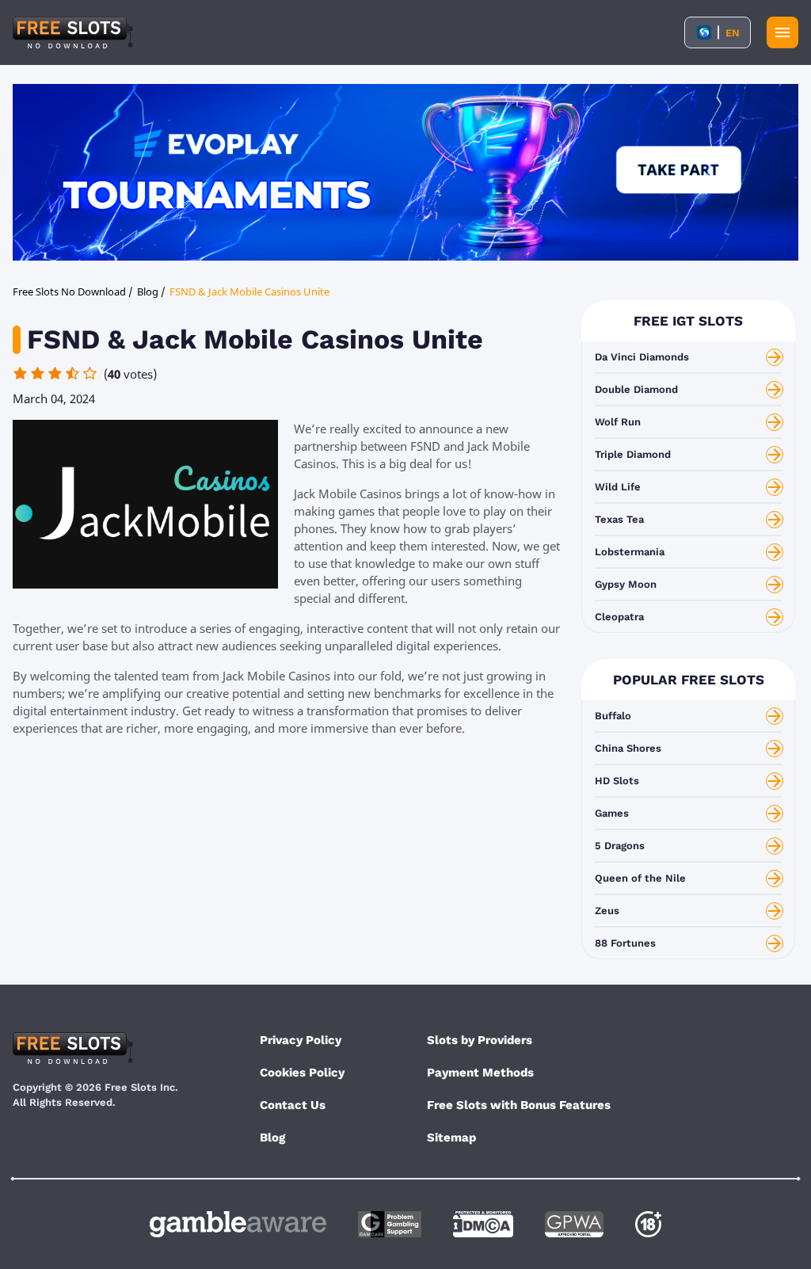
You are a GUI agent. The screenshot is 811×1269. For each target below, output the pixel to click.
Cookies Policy (302, 1072)
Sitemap (451, 1137)
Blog (272, 1137)
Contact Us (293, 1105)
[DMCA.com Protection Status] (483, 1224)
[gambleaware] (238, 1224)
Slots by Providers (479, 1040)
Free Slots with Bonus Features (519, 1105)
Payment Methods (480, 1072)
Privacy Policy (300, 1040)
